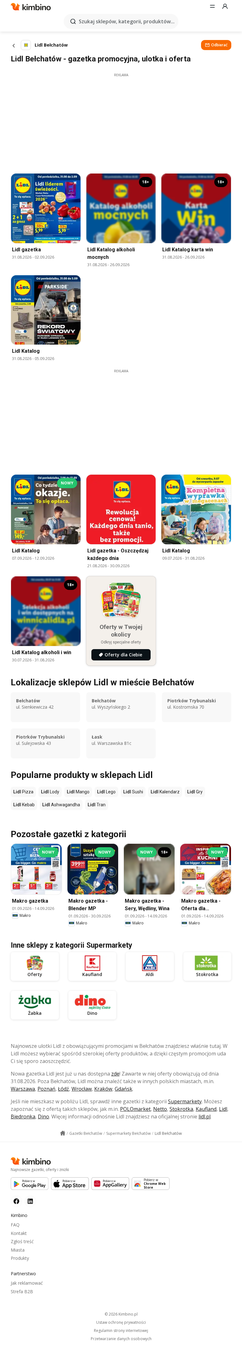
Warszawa (23, 1088)
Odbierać (219, 45)
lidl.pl (204, 1116)
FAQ (15, 1225)
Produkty (20, 1258)
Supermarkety (185, 1101)
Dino (43, 1116)
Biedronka (23, 1116)
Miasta (18, 1250)
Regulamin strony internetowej (121, 1330)
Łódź (63, 1088)
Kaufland (206, 1108)
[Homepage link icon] (62, 1133)
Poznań (46, 1088)
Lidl (223, 1108)
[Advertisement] (121, 121)
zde (115, 1073)
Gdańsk (123, 1088)
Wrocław (82, 1088)
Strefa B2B (22, 1291)
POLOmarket (135, 1108)
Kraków (103, 1088)
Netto (160, 1108)
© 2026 (121, 1314)
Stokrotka (181, 1108)
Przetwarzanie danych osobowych (121, 1338)
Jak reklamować (27, 1283)
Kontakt (19, 1233)
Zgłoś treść (22, 1241)
